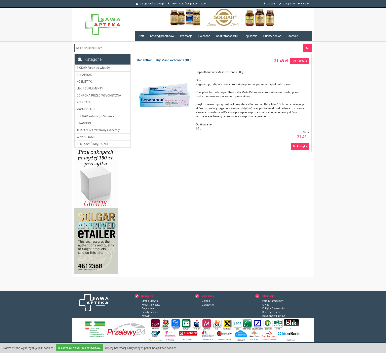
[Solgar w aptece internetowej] (223, 17)
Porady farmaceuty (272, 301)
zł (305, 3)
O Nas (265, 304)
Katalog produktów (162, 36)
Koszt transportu (227, 36)
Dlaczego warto (271, 312)
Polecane (204, 36)
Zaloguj (270, 3)
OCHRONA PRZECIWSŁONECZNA (99, 95)
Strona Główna (150, 301)
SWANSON (84, 123)
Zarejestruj (288, 3)
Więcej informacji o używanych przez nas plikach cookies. (141, 348)
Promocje (186, 36)
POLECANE (84, 102)
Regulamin (250, 36)
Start (141, 36)
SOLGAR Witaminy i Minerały (95, 116)
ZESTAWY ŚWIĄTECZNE (93, 144)
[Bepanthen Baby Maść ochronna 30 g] (164, 95)
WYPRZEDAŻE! (86, 137)
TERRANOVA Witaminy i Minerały (98, 130)
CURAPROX (84, 75)
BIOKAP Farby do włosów (93, 68)
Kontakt (293, 36)
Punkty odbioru (272, 36)
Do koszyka (300, 60)
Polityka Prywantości (273, 308)
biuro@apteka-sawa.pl (151, 3)
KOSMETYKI (84, 81)
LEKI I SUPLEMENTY (90, 88)
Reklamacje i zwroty (273, 315)
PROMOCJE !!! (86, 109)
